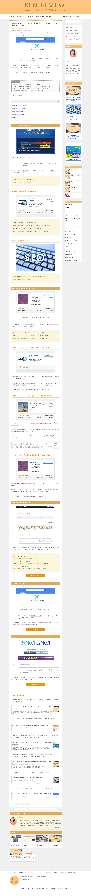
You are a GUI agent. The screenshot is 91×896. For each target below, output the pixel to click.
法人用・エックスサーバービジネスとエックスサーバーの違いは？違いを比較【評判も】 (76, 171)
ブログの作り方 (19, 30)
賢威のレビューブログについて (27, 888)
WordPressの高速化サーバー (20, 111)
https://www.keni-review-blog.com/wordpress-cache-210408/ (23, 444)
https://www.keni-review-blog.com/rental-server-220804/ (22, 745)
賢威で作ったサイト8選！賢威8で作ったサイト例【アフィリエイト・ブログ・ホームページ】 (76, 177)
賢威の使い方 (30, 16)
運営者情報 (53, 888)
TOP (21, 872)
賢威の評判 (12, 16)
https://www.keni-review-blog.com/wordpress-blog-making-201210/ (24, 727)
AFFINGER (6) (69, 204)
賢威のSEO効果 (49, 16)
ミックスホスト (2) (70, 243)
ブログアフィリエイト (27, 30)
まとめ (15, 117)
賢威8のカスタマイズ (39, 16)
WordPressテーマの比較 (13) (72, 215)
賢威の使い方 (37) (69, 257)
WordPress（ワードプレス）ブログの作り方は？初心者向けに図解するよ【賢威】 (31, 725)
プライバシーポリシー (39, 888)
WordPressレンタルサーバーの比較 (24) (73, 219)
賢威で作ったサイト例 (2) (71, 251)
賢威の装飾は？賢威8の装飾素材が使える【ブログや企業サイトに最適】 (42, 844)
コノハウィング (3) (70, 231)
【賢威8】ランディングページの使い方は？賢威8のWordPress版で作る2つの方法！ (15, 845)
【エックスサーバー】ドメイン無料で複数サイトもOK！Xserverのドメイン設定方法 (76, 194)
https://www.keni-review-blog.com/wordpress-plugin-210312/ (23, 780)
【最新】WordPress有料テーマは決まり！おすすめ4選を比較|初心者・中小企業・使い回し (76, 189)
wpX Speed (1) (69, 223)
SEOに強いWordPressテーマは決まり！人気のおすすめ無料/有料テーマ (73, 137)
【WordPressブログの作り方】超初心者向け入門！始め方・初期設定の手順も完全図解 (73, 99)
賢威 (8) (68, 246)
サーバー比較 (76, 16)
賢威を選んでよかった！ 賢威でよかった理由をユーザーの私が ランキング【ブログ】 (73, 118)
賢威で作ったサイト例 (57, 16)
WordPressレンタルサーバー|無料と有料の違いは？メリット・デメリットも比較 (76, 182)
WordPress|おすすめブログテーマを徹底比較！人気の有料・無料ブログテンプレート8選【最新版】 (16, 858)
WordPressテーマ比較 (67, 16)
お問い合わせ (60, 888)
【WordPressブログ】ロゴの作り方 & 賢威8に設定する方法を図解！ (29, 844)
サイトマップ (67, 888)
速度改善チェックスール (19, 114)
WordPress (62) (69, 212)
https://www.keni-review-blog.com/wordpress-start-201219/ (22, 764)
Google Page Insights (19, 618)
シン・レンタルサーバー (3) (71, 234)
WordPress (14, 30)
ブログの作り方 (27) (70, 237)
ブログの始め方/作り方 (20, 16)
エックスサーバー (24, 157)
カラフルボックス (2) (70, 228)
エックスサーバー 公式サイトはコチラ (35, 575)
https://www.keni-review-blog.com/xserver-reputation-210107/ (23, 796)
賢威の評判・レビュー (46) (71, 260)
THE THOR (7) (69, 210)
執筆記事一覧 (58, 827)
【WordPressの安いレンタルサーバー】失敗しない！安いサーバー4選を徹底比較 (55, 844)
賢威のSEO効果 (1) (70, 254)
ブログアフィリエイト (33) (71, 240)
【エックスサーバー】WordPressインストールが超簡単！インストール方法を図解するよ (29, 858)
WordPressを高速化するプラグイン (21, 108)
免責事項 (47, 888)
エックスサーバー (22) (70, 225)
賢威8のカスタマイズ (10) (71, 248)
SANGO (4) (68, 207)
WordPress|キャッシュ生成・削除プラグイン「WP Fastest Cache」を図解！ (30, 443)
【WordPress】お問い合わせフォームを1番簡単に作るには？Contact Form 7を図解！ (49, 866)
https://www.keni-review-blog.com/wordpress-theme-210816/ (23, 709)
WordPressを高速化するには (20, 105)
